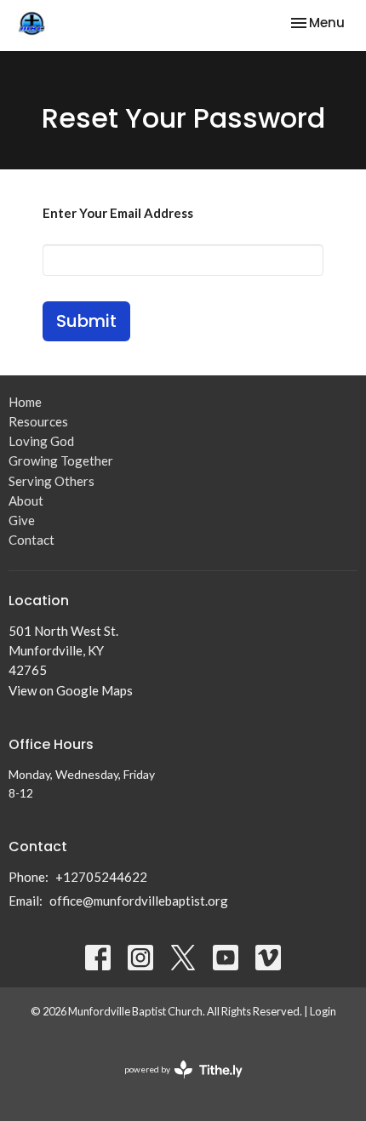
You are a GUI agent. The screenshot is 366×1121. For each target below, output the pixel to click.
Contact (31, 539)
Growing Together (61, 460)
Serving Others (51, 481)
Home (25, 401)
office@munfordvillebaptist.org (138, 900)
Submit (86, 321)
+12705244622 (101, 876)
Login (323, 1011)
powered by (175, 1084)
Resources (38, 421)
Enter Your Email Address (118, 212)
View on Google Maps (71, 690)
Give (22, 520)
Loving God (41, 441)
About (26, 500)
